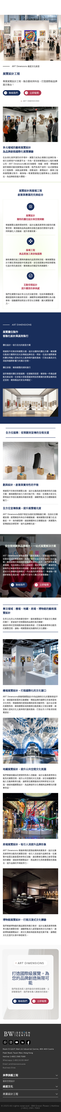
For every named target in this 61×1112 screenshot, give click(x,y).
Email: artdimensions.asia (14, 1064)
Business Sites (9, 1068)
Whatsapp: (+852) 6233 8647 (16, 1060)
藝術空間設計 (9, 1081)
